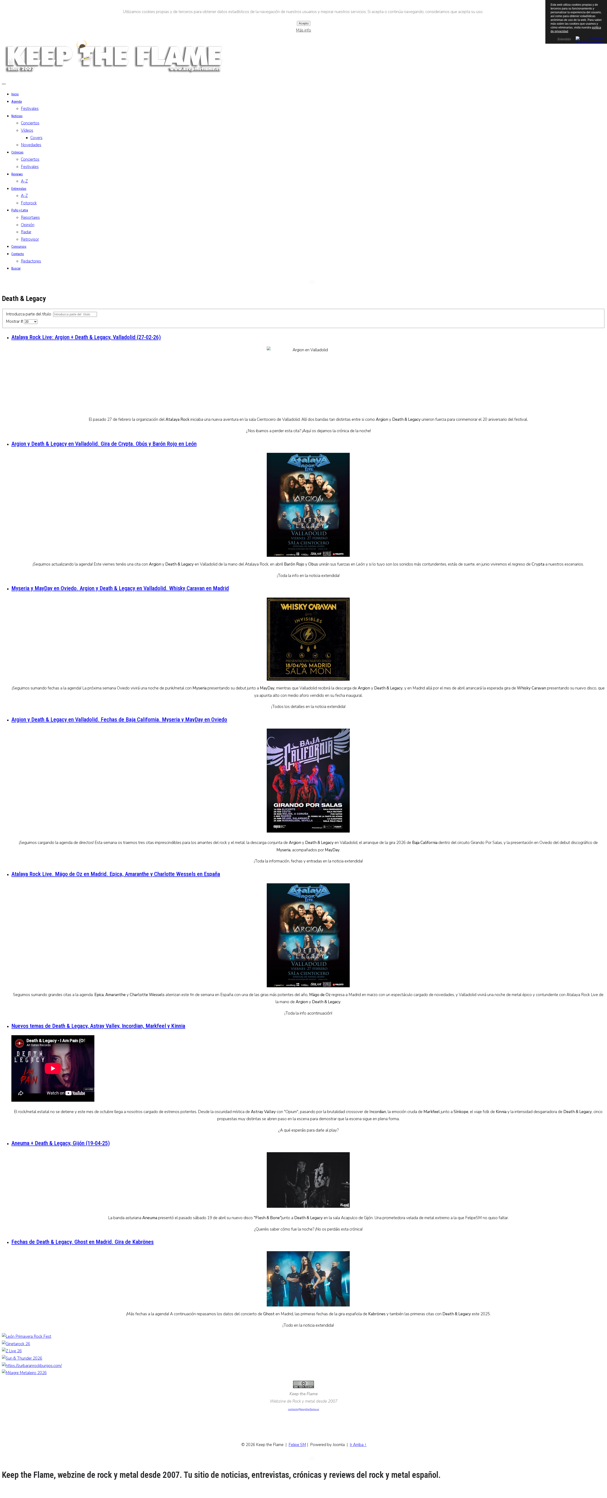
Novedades (31, 145)
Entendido (563, 39)
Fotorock (29, 203)
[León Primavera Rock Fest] (26, 1336)
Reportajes (30, 217)
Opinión (27, 225)
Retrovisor (30, 239)
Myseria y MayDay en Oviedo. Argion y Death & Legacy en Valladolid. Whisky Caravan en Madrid (120, 588)
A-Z (24, 181)
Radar (26, 232)
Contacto (17, 254)
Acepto (303, 23)
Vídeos (27, 130)
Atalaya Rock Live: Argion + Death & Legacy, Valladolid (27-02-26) (86, 337)
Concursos (18, 246)
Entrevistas (18, 189)
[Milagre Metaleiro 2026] (24, 1373)
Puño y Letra (19, 210)
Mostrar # (15, 321)
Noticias (17, 116)
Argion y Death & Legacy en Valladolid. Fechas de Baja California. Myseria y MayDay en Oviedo (119, 719)
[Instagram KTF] (295, 284)
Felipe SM (297, 1444)
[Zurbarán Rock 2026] (32, 1365)
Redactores (31, 261)
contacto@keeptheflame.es (303, 1409)
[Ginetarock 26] (16, 1344)
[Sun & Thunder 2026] (22, 1358)
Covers (36, 137)
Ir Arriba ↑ (358, 1444)
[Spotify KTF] (320, 284)
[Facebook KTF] (303, 284)
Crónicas (17, 152)
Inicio (15, 94)
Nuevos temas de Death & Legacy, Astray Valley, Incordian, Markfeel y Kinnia (98, 1026)
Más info (303, 30)
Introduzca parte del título (29, 314)
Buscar (16, 268)
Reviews (17, 174)
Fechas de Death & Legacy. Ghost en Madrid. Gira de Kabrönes (82, 1242)
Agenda (16, 101)
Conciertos (30, 123)
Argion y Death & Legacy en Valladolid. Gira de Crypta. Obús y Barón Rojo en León (104, 443)
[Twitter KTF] (286, 284)
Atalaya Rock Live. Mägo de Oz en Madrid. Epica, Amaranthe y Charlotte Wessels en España (115, 874)
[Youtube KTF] (312, 284)
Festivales (30, 108)
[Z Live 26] (12, 1351)
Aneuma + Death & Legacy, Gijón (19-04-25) (60, 1143)
